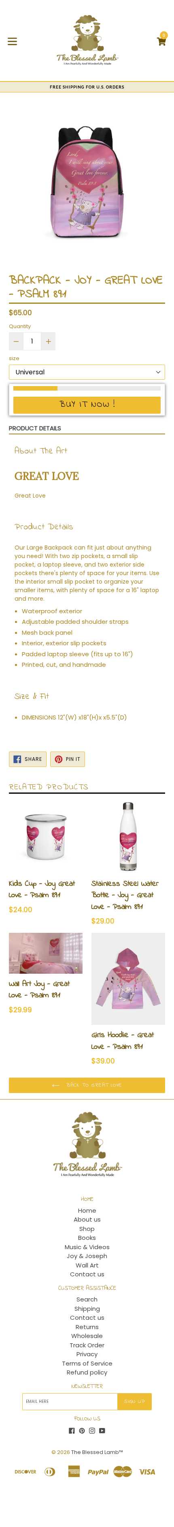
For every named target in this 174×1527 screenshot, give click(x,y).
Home (87, 1210)
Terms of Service (87, 1363)
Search (87, 1299)
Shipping (87, 1308)
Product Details (35, 428)
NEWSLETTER (87, 1386)
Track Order (87, 1345)
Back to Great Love (93, 1085)
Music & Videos (87, 1247)
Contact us (87, 1274)
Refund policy (87, 1372)
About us (87, 1219)
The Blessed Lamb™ (97, 1452)
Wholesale (87, 1336)
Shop (87, 1228)
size (14, 358)
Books (87, 1237)
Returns (87, 1327)
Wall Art (87, 1265)
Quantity (20, 326)
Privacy (87, 1354)
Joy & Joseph (87, 1256)
